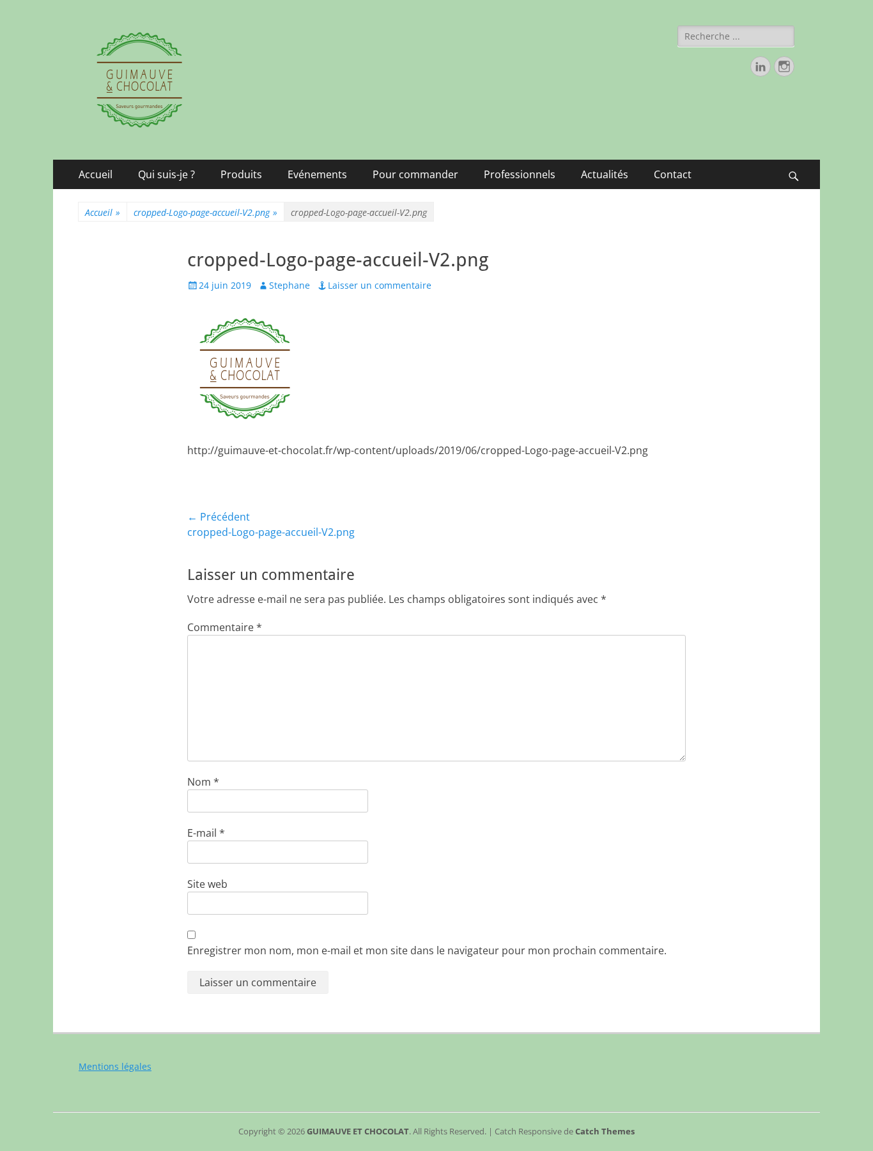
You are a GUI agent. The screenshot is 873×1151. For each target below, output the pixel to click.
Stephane (289, 285)
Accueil (95, 174)
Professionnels (519, 174)
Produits (241, 174)
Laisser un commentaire (379, 285)
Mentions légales (115, 1066)
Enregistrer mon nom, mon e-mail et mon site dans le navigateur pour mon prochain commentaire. (427, 950)
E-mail (206, 833)
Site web (207, 884)
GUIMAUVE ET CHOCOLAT (358, 1131)
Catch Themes (605, 1131)
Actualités (604, 174)
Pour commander (415, 174)
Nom (203, 782)
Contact (672, 174)
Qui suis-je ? (166, 174)
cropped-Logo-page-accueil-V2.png (205, 212)
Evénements (317, 174)
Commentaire (224, 627)
